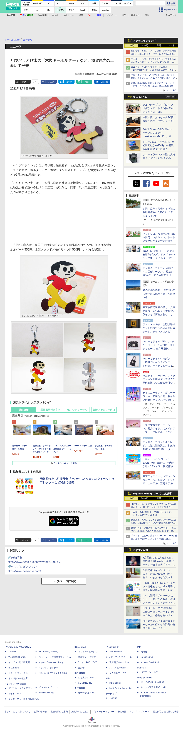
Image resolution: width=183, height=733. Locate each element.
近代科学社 (80, 688)
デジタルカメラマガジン (20, 688)
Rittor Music (81, 647)
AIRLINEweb (115, 651)
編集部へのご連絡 (80, 711)
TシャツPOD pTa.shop (152, 682)
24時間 (144, 45)
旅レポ (55, 15)
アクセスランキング (144, 40)
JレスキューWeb (117, 667)
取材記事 (42, 15)
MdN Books (115, 683)
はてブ (69, 82)
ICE (139, 647)
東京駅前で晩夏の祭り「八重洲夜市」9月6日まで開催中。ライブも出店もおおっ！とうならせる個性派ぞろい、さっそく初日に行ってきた (159, 314)
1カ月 (171, 45)
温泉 (81, 15)
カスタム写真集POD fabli (154, 687)
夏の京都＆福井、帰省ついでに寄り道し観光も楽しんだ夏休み (159, 294)
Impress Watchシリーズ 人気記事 (152, 493)
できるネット (14, 693)
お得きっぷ (68, 15)
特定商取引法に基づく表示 (166, 711)
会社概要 (122, 711)
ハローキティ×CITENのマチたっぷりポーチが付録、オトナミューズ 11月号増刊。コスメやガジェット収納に (154, 78)
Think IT (12, 651)
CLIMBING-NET (85, 683)
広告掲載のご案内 (59, 711)
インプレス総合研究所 (19, 662)
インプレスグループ (139, 711)
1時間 (131, 45)
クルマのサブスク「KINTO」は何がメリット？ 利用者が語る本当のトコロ (159, 108)
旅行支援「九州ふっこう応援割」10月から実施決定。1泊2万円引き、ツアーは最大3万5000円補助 (153, 54)
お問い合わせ (40, 711)
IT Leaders (13, 667)
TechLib (113, 698)
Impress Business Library (51, 662)
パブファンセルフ (149, 672)
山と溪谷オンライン (87, 677)
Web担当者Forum (17, 657)
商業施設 (135, 15)
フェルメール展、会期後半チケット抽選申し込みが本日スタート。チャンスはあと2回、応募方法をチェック (153, 62)
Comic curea (147, 657)
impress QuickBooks (150, 662)
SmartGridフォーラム (49, 651)
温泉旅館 (24, 409)
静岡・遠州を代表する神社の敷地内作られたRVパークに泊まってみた (159, 212)
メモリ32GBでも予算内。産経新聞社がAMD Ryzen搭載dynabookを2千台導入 (158, 145)
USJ (124, 15)
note (87, 82)
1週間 (158, 45)
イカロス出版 (112, 647)
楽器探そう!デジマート (89, 657)
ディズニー (111, 15)
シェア (51, 82)
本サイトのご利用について (17, 711)
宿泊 (147, 15)
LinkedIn (104, 82)
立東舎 (81, 667)
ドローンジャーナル (18, 673)
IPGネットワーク (145, 677)
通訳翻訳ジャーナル (119, 662)
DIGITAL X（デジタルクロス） (53, 673)
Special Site (140, 97)
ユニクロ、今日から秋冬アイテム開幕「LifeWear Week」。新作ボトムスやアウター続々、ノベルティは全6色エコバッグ (153, 70)
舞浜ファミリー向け (104, 409)
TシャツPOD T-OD (88, 662)
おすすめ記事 (140, 550)
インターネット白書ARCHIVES (23, 699)
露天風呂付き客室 (50, 409)
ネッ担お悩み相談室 (18, 678)
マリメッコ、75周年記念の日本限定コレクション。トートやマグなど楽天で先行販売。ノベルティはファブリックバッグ (159, 240)
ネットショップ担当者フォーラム (55, 657)
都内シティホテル (77, 409)
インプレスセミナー (48, 667)
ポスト (25, 82)
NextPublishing (46, 692)
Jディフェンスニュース (120, 657)
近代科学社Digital (86, 692)
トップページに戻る (64, 581)
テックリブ (111, 693)
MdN (108, 678)
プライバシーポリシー (103, 711)
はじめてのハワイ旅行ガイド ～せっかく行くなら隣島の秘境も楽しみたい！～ (159, 624)
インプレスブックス (48, 687)
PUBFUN (141, 667)
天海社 (144, 651)
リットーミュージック (89, 651)
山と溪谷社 (80, 673)
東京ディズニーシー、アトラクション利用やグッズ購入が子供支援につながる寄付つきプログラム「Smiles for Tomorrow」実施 (159, 382)
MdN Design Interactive (120, 688)
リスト (35, 82)
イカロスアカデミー (119, 673)
